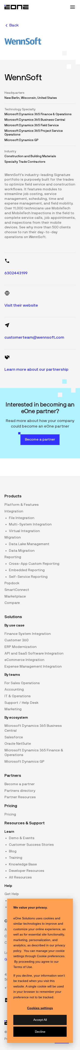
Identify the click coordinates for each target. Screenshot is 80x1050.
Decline (40, 1031)
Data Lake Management (29, 544)
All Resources (20, 877)
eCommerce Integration (24, 660)
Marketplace (15, 596)
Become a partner (19, 784)
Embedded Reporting (27, 570)
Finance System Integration (27, 634)
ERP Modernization (20, 647)
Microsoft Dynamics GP (24, 761)
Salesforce (13, 737)
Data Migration (21, 550)
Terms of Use (22, 967)
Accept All (40, 1019)
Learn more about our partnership (36, 370)
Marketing (13, 709)
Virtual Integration (24, 531)
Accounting (14, 689)
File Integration (21, 518)
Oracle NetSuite (17, 743)
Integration (13, 511)
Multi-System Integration (30, 524)
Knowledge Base (23, 864)
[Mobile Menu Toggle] (72, 7)
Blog (12, 851)
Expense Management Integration (33, 666)
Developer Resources (26, 870)
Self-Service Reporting (28, 576)
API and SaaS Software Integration (33, 653)
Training (15, 857)
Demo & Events (21, 838)
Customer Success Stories (31, 844)
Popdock (11, 583)
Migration (12, 537)
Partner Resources (20, 797)
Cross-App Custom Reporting (34, 563)
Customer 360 (16, 640)
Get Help (11, 894)
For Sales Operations (22, 683)
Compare (12, 603)
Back (14, 25)
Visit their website (21, 305)
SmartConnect (16, 590)
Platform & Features (21, 504)
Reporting (12, 557)
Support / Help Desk (21, 702)
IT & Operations (17, 696)
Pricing (10, 814)
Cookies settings (40, 1008)
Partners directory (19, 790)
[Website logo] (16, 7)
